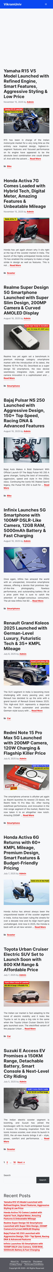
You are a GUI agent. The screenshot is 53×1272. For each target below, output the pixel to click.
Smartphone (13, 386)
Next (21, 1162)
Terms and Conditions (34, 1264)
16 (14, 1162)
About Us (15, 1261)
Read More (35, 158)
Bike (9, 166)
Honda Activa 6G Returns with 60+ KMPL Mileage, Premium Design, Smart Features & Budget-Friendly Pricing (22, 853)
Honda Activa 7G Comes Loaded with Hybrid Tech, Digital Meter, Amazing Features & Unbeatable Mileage (25, 193)
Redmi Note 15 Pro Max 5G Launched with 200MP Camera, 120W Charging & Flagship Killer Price (26, 743)
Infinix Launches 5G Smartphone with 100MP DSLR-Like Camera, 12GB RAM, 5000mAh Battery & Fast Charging (25, 522)
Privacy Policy (16, 1264)
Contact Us (26, 1261)
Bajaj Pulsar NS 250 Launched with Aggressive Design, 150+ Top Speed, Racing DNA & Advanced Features (24, 413)
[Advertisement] (26, 37)
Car (9, 718)
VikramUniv (13, 4)
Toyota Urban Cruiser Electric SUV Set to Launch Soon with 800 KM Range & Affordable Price (26, 959)
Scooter (11, 273)
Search (7, 1175)
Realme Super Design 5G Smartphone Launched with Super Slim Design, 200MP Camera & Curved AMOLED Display (26, 300)
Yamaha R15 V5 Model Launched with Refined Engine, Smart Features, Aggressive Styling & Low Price (26, 83)
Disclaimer (37, 1261)
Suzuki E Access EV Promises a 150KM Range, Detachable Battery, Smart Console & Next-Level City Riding (26, 1063)
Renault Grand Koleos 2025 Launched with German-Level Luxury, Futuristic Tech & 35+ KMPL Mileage (26, 635)
